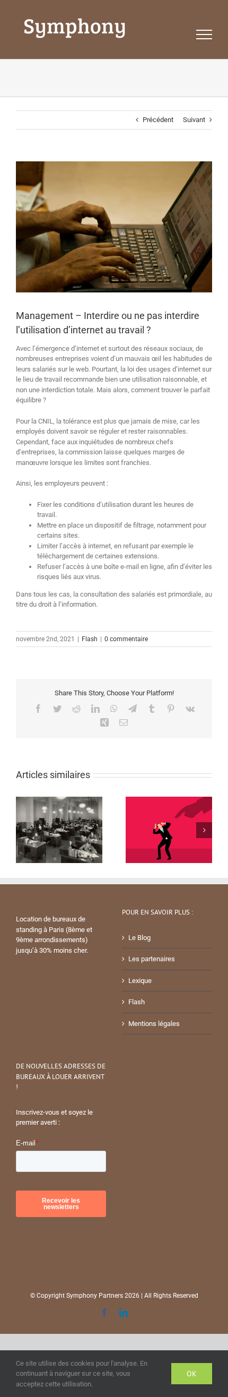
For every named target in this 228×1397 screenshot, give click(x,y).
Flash (90, 639)
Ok (192, 1373)
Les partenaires (151, 959)
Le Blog (139, 938)
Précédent (158, 120)
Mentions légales (154, 1024)
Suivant (194, 120)
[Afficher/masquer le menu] (204, 34)
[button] (24, 830)
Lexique (140, 981)
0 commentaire (126, 639)
